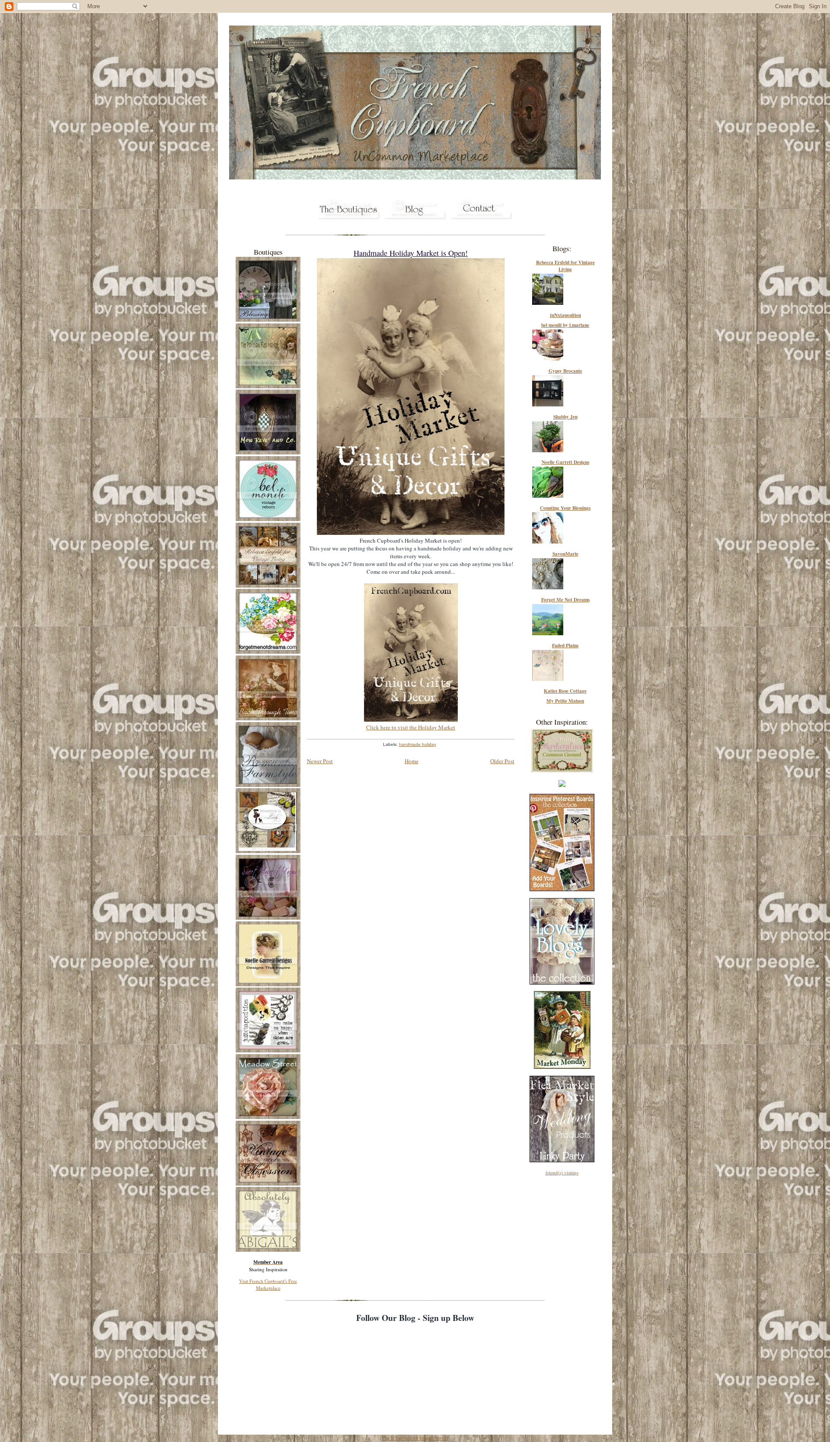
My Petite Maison (565, 700)
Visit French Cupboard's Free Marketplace (268, 1284)
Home (411, 761)
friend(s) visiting (562, 1172)
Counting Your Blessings (565, 508)
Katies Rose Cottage (565, 690)
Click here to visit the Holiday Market (410, 727)
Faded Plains (565, 645)
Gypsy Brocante (565, 371)
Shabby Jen (565, 416)
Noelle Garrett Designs (565, 462)
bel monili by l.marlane (565, 325)
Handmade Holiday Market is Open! (411, 253)
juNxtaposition (565, 315)
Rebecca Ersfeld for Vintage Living (565, 266)
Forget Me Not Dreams (565, 599)
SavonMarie (565, 553)
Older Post (502, 761)
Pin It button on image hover (415, 1438)
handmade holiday (417, 744)
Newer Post (320, 761)
